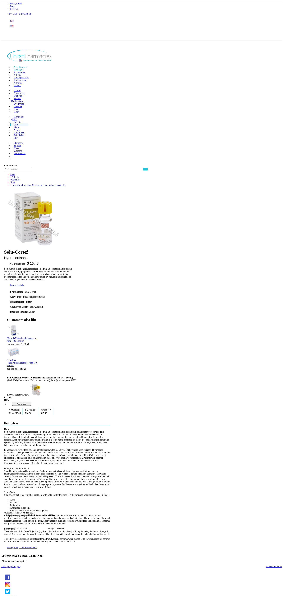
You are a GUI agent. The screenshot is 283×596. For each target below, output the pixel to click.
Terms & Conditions (13, 541)
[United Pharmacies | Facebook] (7, 580)
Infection (18, 122)
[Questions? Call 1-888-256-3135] (29, 56)
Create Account (17, 37)
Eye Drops (19, 104)
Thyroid (17, 145)
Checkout (8, 570)
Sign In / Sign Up (12, 554)
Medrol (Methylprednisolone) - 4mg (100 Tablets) (21, 339)
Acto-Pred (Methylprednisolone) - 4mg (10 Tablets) (22, 363)
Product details (17, 285)
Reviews (14, 9)
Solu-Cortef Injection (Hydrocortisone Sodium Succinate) (38, 185)
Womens (18, 151)
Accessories (19, 72)
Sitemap (8, 546)
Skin (16, 138)
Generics (18, 106)
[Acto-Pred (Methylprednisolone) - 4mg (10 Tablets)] (13, 352)
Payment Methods (12, 533)
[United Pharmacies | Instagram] (7, 587)
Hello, (16, 3)
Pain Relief (19, 135)
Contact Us (9, 549)
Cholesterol (19, 93)
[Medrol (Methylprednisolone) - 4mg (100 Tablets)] (13, 330)
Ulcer (16, 148)
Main (12, 174)
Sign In (15, 32)
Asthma (17, 85)
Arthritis (18, 83)
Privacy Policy (11, 544)
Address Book (11, 559)
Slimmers (18, 143)
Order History (10, 562)
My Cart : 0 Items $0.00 (20, 14)
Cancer (17, 90)
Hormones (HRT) (17, 118)
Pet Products (19, 153)
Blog (12, 6)
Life (16, 124)
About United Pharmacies (16, 538)
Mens (16, 127)
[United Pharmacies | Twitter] (7, 594)
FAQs (7, 536)
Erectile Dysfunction (17, 99)
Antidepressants (21, 77)
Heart (16, 111)
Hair (16, 109)
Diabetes (18, 96)
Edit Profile (9, 557)
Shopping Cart (11, 567)
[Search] (145, 169)
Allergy (17, 75)
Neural (17, 130)
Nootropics (19, 132)
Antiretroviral (20, 80)
